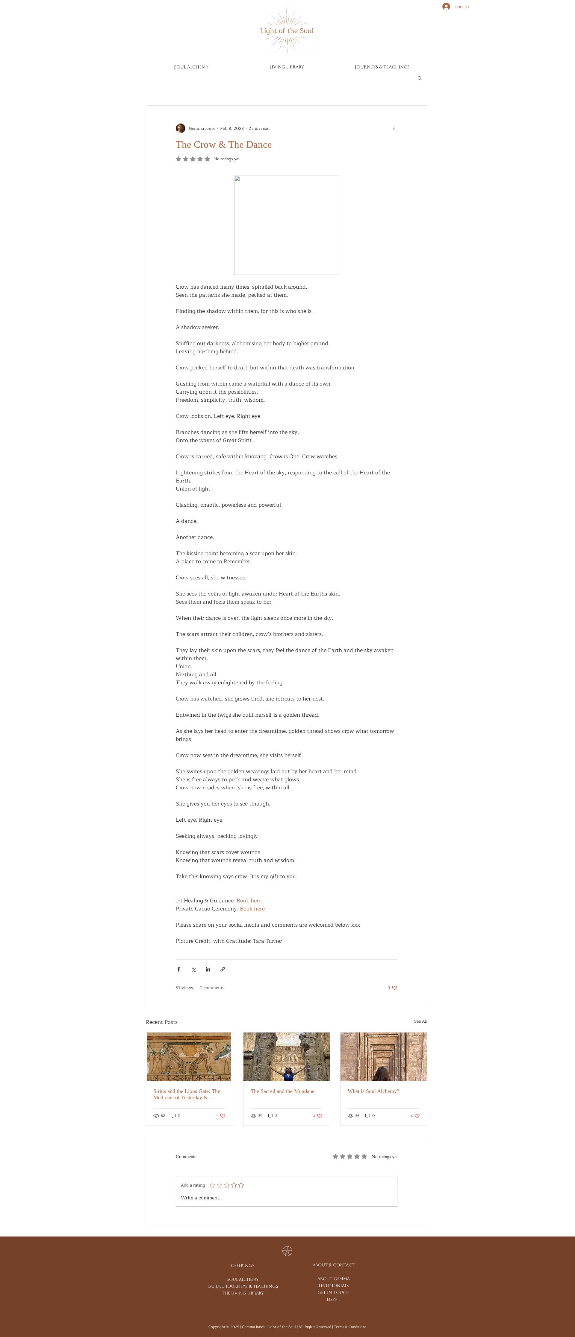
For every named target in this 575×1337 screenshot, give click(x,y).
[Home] (286, 29)
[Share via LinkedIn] (208, 969)
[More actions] (393, 128)
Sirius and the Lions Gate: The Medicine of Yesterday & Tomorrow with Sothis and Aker (188, 1094)
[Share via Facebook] (178, 969)
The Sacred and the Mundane (282, 1091)
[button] (420, 77)
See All (420, 1021)
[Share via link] (223, 969)
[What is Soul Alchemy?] (384, 1057)
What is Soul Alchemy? (373, 1091)
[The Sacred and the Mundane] (286, 1057)
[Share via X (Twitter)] (193, 969)
